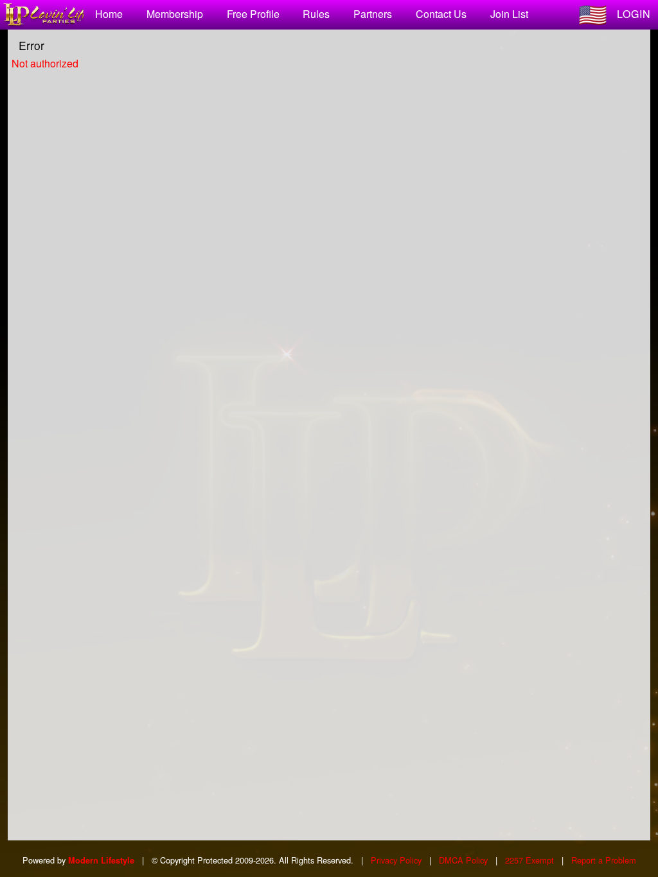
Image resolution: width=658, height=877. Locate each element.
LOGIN (634, 13)
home (109, 13)
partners (372, 13)
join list (509, 13)
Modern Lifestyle (101, 860)
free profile (253, 13)
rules (316, 13)
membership (175, 13)
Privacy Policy (396, 860)
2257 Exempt (529, 860)
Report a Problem (603, 860)
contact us (441, 13)
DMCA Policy (463, 860)
